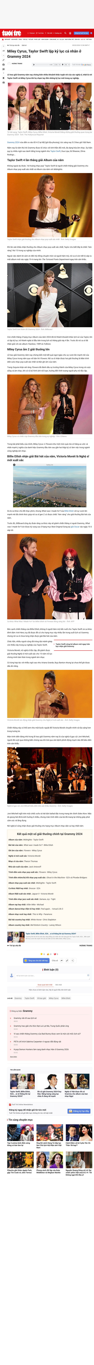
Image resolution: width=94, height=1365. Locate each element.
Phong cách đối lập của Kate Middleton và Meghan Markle (48, 1171)
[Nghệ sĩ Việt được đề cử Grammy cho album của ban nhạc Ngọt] (77, 1081)
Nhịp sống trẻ (69, 39)
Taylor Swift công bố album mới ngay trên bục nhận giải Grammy (73, 645)
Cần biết (49, 33)
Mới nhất (7, 39)
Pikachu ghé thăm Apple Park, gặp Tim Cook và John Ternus (19, 1171)
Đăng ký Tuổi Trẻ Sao (81, 33)
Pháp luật (37, 39)
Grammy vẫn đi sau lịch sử (25, 1018)
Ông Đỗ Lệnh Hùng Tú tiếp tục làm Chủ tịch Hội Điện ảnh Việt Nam (48, 1145)
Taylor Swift (55, 151)
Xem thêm (13, 1057)
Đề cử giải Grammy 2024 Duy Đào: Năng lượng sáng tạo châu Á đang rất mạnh (49, 1093)
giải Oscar (75, 527)
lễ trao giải (41, 998)
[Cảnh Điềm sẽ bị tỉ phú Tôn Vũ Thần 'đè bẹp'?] (79, 1132)
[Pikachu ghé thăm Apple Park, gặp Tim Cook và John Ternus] (20, 1160)
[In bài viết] (3, 82)
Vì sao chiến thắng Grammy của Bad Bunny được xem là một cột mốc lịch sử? (47, 1034)
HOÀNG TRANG (17, 64)
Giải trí (83, 39)
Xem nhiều (14, 39)
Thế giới (30, 39)
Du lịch (61, 39)
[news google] (81, 65)
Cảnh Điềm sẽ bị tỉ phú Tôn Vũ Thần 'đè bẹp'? (78, 1144)
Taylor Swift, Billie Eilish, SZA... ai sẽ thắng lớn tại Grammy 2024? (51, 934)
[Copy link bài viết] (67, 960)
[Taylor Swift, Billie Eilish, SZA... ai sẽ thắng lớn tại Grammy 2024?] (22, 1081)
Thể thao (89, 39)
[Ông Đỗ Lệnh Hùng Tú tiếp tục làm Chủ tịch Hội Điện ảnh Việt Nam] (49, 1132)
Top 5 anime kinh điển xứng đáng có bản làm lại (18, 1144)
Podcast (32, 33)
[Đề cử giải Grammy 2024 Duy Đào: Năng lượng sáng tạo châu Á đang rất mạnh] (49, 1081)
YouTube (41, 33)
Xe (58, 39)
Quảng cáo (58, 33)
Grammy (18, 998)
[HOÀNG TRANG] (9, 64)
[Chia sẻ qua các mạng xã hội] (72, 960)
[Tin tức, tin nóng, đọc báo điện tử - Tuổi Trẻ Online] (11, 33)
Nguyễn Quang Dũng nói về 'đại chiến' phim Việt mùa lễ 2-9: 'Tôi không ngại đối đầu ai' (79, 1172)
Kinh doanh (45, 39)
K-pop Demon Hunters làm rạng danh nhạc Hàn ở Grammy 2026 (41, 1049)
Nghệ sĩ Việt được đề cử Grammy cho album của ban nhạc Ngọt (76, 1093)
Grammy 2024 (13, 142)
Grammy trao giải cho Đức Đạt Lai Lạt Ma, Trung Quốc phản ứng (41, 1026)
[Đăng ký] (79, 1111)
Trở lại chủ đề (14, 45)
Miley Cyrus (53, 998)
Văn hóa (77, 39)
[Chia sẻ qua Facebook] (61, 960)
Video (20, 39)
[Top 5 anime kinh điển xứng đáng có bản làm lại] (20, 1132)
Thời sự (25, 39)
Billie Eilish (69, 511)
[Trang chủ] (3, 39)
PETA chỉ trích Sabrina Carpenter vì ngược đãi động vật (37, 1042)
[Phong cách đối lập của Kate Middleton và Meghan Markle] (49, 1160)
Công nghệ (53, 39)
